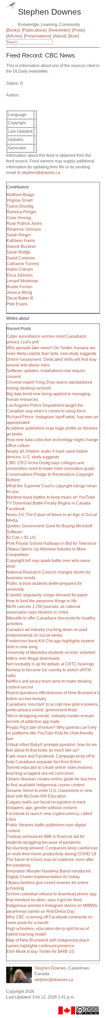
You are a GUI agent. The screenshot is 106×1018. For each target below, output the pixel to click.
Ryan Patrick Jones (24, 223)
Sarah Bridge (18, 252)
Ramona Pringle (21, 212)
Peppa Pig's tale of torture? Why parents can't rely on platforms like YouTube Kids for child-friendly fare (51, 733)
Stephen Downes (50, 968)
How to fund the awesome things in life (41, 601)
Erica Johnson (19, 275)
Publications (34, 30)
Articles (14, 36)
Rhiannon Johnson (23, 229)
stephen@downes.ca (41, 172)
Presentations (37, 36)
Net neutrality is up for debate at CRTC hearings (50, 664)
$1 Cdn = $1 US (21, 537)
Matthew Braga (20, 194)
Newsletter (59, 30)
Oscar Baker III (19, 298)
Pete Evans (17, 304)
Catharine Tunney (22, 263)
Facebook (15, 509)
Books (13, 30)
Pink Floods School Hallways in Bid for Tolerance (51, 543)
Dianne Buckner (21, 246)
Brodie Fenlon (19, 287)
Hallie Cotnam (19, 269)
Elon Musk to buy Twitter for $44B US (40, 951)
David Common (20, 258)
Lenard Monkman (22, 281)
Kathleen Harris (20, 240)
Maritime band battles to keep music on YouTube (50, 497)
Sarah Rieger (18, 235)
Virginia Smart (19, 200)
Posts (78, 30)
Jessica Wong (19, 292)
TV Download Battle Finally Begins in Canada (48, 503)
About (59, 36)
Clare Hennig (18, 218)
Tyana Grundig (19, 206)
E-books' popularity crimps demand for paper (47, 595)
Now (73, 36)
